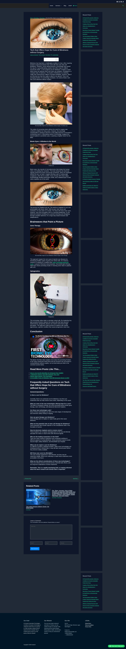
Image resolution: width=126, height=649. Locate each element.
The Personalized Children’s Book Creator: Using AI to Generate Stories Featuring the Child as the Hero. (91, 38)
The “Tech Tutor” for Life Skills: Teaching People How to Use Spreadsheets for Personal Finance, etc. (91, 382)
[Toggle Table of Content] (55, 59)
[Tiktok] (123, 1)
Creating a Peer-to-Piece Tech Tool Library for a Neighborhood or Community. (90, 26)
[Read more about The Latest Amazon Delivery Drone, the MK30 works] (38, 496)
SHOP (70, 5)
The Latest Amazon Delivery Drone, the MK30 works (37, 507)
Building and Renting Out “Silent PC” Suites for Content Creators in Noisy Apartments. (90, 187)
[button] (60, 5)
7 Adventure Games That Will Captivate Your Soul (44, 374)
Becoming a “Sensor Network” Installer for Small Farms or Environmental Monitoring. (91, 32)
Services (57, 5)
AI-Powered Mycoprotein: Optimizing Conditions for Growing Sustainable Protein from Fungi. (90, 19)
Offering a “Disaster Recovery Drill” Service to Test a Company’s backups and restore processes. (91, 44)
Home (51, 5)
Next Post (76, 478)
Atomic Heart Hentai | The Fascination (41, 376)
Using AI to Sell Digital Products (89, 386)
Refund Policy (88, 623)
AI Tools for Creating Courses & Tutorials (91, 179)
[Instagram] (121, 1)
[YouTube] (119, 1)
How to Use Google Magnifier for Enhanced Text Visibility (46, 373)
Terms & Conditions (89, 625)
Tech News (47, 54)
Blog (65, 5)
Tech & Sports (42, 54)
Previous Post (27, 478)
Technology (59, 497)
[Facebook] (117, 1)
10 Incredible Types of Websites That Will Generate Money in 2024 (49, 378)
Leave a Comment (34, 54)
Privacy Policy (88, 626)
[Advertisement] (91, 73)
